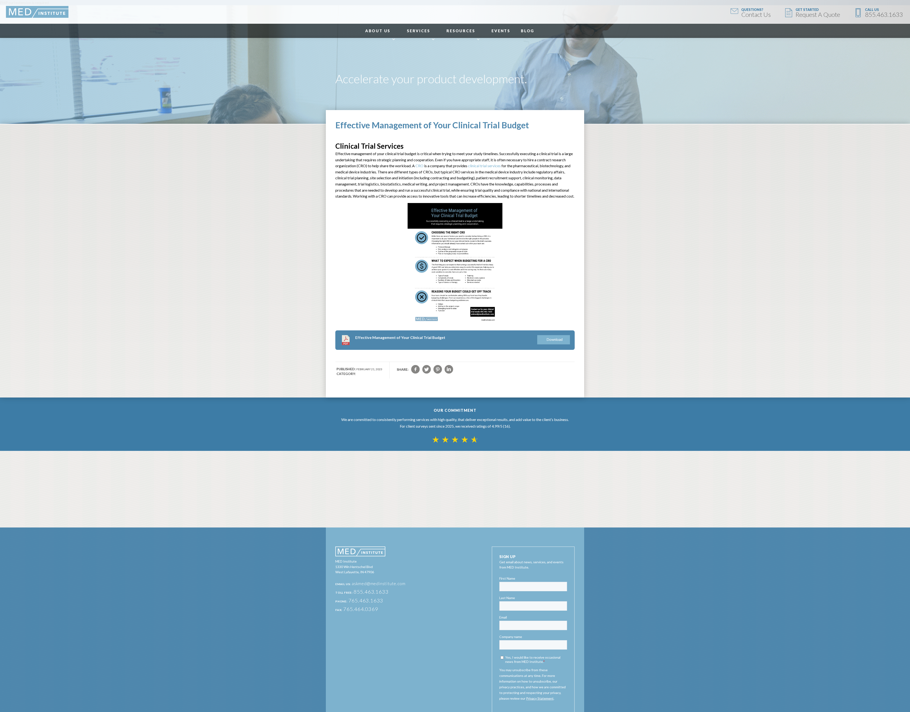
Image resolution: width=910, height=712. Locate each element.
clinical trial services (484, 165)
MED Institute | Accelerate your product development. (37, 12)
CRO (419, 165)
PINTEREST (437, 369)
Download (554, 340)
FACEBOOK (415, 369)
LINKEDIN (449, 369)
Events (500, 30)
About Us (377, 30)
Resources (460, 30)
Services (418, 30)
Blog (527, 30)
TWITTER (426, 369)
